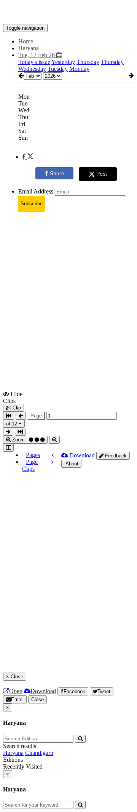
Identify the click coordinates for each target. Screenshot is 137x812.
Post (101, 174)
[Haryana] (68, 12)
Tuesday (58, 69)
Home (25, 41)
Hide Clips (12, 397)
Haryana (13, 753)
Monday (79, 69)
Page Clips (30, 465)
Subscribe (32, 203)
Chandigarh (39, 753)
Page (36, 416)
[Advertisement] (68, 286)
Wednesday (32, 69)
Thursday (87, 62)
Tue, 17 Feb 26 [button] (37, 55)
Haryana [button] (28, 48)
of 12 (12, 424)
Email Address (35, 191)
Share (57, 173)
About (71, 464)
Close (37, 699)
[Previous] (52, 455)
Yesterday (63, 62)
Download (82, 455)
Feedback (115, 456)
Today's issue (34, 62)
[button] (27, 156)
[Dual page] (8, 448)
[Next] (52, 462)
